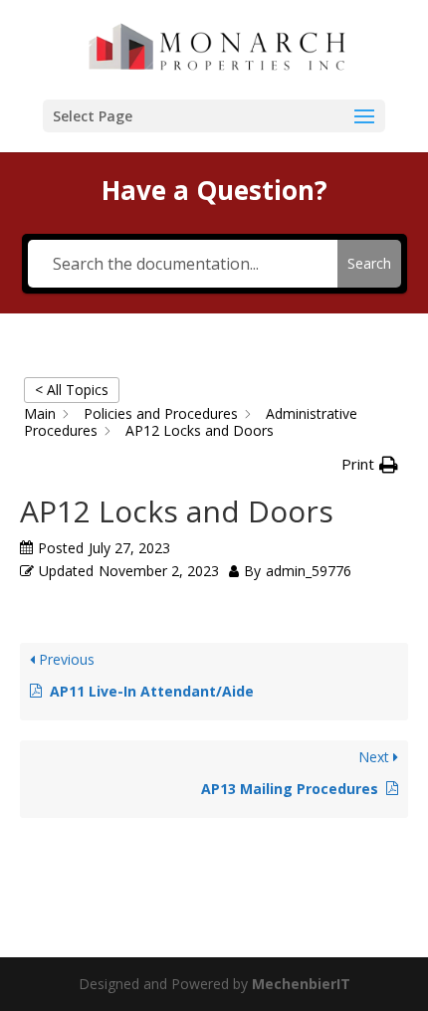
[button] (369, 465)
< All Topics (71, 389)
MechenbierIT (301, 983)
